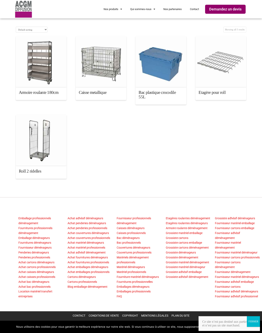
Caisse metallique (93, 92)
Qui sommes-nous (140, 9)
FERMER (253, 321)
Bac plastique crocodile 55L (157, 94)
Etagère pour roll (212, 92)
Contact (194, 9)
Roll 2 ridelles (30, 171)
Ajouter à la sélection (41, 80)
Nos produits (111, 9)
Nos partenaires (172, 9)
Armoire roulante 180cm (38, 92)
